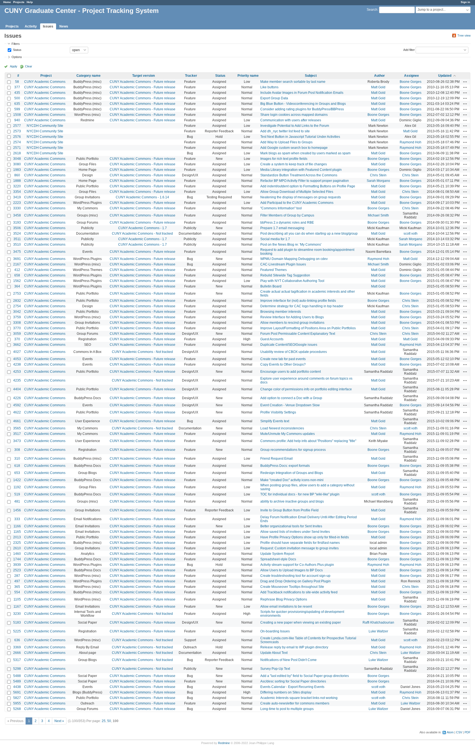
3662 (17, 345)
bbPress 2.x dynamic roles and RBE (287, 222)
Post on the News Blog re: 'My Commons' (290, 244)
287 (17, 576)
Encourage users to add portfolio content (290, 372)
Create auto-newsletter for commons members (294, 703)
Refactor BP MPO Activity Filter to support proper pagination (304, 181)
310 (17, 458)
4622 (17, 412)
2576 (17, 137)
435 (17, 93)
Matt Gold (378, 87)
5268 (17, 709)
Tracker (191, 76)
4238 (17, 364)
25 (104, 721)
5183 (17, 622)
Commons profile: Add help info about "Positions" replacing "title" (308, 441)
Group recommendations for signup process (293, 450)
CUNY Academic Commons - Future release (142, 82)
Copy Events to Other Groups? (283, 364)
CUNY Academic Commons (44, 82)
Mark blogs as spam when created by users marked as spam (305, 153)
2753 (17, 293)
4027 (17, 352)
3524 (17, 233)
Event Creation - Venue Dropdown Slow (290, 405)
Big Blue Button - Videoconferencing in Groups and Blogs (303, 104)
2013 (17, 537)
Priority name (248, 76)
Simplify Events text (274, 421)
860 (17, 175)
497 (17, 581)
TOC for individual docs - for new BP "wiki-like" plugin (299, 494)
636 (17, 640)
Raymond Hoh (410, 142)
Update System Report (277, 554)
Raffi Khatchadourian (378, 622)
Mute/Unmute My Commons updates (287, 434)
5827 (17, 698)
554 (17, 592)
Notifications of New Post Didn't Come (288, 660)
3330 (17, 208)
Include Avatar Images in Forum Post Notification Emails (301, 93)
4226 (17, 398)
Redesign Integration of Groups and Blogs (291, 473)
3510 (17, 244)
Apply (13, 66)
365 (17, 587)
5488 (17, 676)
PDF (468, 732)
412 (17, 270)
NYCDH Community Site (45, 126)
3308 (17, 323)
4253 (17, 372)
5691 (17, 692)
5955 (17, 703)
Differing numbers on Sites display (285, 692)
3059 (17, 334)
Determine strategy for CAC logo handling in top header (301, 306)
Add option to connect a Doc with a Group (291, 398)
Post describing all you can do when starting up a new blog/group (309, 233)
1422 (17, 480)
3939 (17, 565)
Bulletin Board (270, 286)
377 (17, 87)
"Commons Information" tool (281, 208)
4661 (17, 421)
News (63, 26)
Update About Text (274, 653)
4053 (17, 359)
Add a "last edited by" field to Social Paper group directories (304, 676)
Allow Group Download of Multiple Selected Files (296, 192)
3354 (17, 192)
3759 (17, 317)
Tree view (464, 35)
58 (17, 82)
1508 (17, 115)
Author (379, 76)
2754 (17, 306)
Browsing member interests (280, 312)
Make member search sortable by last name (292, 82)
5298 (17, 669)
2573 (17, 131)
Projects (18, 2)
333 (17, 519)
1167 (17, 606)
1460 (17, 554)
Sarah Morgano (378, 181)
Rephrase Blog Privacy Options (283, 599)
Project (46, 76)
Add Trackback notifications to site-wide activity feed (299, 592)
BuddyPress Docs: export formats (285, 466)
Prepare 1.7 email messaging (282, 228)
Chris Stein (378, 175)
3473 (17, 441)
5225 (17, 631)
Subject (311, 76)
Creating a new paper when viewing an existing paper (300, 622)
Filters (16, 43)
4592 (17, 405)
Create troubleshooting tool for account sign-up (295, 576)
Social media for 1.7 (275, 239)
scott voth (411, 233)
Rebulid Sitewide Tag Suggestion (285, 275)
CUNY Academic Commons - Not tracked (142, 233)
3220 (17, 186)
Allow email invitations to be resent (286, 606)
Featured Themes (273, 270)
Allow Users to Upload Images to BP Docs (291, 570)
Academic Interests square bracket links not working (299, 698)
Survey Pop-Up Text (275, 669)
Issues (48, 26)
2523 (17, 570)
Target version (143, 76)
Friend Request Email (276, 458)
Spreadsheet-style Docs (278, 559)
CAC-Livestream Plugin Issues (283, 264)
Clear (28, 66)
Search (372, 10)
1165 (17, 532)
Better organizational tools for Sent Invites (291, 526)
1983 (17, 170)
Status (16, 49)
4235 (17, 380)
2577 (17, 126)
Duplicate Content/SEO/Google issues (288, 345)
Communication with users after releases (290, 120)
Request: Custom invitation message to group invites (299, 548)
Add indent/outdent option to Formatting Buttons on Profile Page (307, 186)
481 (17, 501)
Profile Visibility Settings (278, 412)
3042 (17, 312)
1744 (17, 559)
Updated (444, 76)
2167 (17, 264)
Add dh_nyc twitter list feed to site (285, 131)
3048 (17, 159)
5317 (17, 660)
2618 (17, 153)
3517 (17, 434)
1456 (17, 510)
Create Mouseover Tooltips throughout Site (292, 587)
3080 (17, 164)
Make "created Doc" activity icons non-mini (292, 480)
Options (17, 57)
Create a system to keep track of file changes (293, 164)
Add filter (409, 49)
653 (17, 473)
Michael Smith (378, 215)
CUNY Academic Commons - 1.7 (142, 228)
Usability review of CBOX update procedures (293, 352)
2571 (17, 148)
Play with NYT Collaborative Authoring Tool (292, 281)
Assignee (411, 76)
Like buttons (269, 87)
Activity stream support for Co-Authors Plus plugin (297, 565)
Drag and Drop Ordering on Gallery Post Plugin (295, 581)
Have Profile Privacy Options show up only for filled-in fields (304, 537)
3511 (17, 239)
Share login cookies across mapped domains (294, 115)
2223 (17, 203)
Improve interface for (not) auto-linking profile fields (298, 301)
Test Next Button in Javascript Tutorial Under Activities (300, 137)
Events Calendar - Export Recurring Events (292, 687)
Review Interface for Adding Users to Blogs (292, 317)
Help (30, 2)
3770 (17, 328)
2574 (17, 142)
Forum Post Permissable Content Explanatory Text (297, 334)
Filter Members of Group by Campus (287, 215)
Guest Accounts (271, 339)
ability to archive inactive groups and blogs (292, 501)
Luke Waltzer (378, 631)
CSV (459, 732)
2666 (17, 653)
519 (17, 494)
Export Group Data (274, 98)
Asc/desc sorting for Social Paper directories (293, 681)
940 (17, 120)
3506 (17, 228)
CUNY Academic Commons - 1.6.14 (142, 197)
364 (17, 286)
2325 (17, 543)
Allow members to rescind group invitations (292, 323)
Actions (465, 81)
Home (7, 2)
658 (17, 275)
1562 (17, 281)
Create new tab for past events (283, 359)
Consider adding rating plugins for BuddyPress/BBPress (302, 109)
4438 (17, 687)
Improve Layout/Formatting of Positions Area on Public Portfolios (308, 328)
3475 (17, 252)
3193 (17, 222)
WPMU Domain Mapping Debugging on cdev (294, 259)
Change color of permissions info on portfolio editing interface (306, 389)
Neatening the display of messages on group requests (300, 197)
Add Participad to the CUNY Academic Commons (296, 203)
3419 (17, 197)
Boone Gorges (410, 82)
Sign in (465, 2)
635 (17, 104)
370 (17, 339)
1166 (17, 526)
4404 (17, 389)
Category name (88, 76)
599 (17, 109)
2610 (17, 548)
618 (17, 466)
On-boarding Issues (275, 631)
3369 (17, 647)
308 (17, 450)
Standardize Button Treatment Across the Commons (298, 175)
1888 (17, 181)
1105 (17, 599)
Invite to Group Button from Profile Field (289, 510)
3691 (17, 259)
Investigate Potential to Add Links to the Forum (294, 126)
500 (17, 98)
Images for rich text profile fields (283, 159)
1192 (17, 487)
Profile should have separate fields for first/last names (300, 543)
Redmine (224, 743)
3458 (17, 215)
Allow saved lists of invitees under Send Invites (295, 532)
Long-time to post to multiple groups (287, 709)
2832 (17, 301)
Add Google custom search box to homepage (294, 148)
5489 (17, 681)
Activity (31, 26)
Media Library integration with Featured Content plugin (301, 170)
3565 (17, 428)
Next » (59, 721)
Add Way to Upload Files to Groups (286, 142)
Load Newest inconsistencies (282, 428)
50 (109, 721)
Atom (450, 732)
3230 (17, 614)
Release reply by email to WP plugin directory (294, 647)
